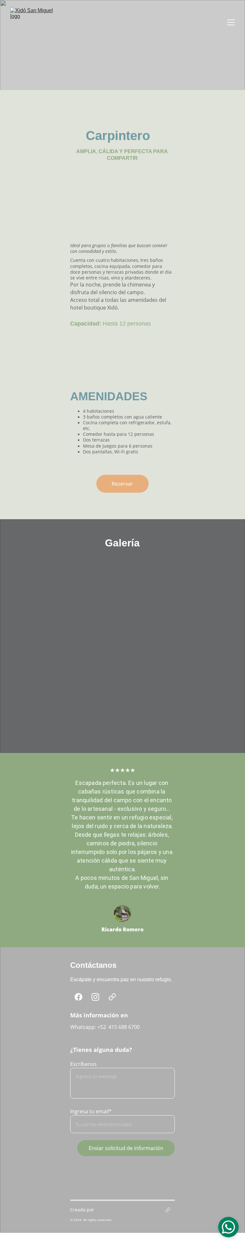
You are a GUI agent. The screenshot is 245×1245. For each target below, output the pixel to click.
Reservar (122, 483)
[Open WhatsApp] (228, 1227)
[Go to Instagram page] (95, 997)
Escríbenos (83, 1064)
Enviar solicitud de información (126, 1148)
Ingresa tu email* (91, 1111)
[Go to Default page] (112, 997)
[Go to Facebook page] (78, 997)
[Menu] (231, 22)
